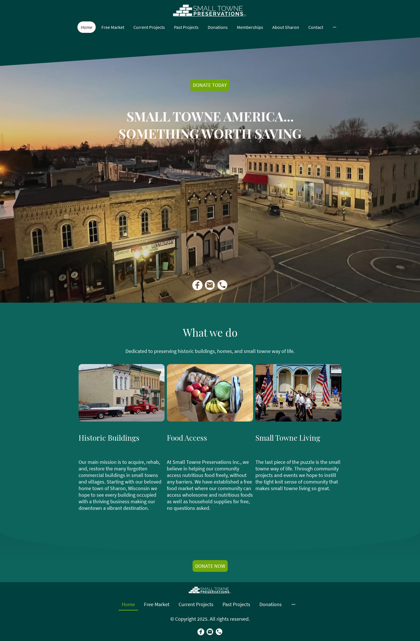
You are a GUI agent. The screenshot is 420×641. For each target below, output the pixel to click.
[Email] (210, 285)
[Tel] (222, 285)
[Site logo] (210, 11)
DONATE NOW (210, 566)
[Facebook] (197, 285)
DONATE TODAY (210, 85)
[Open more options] (334, 27)
